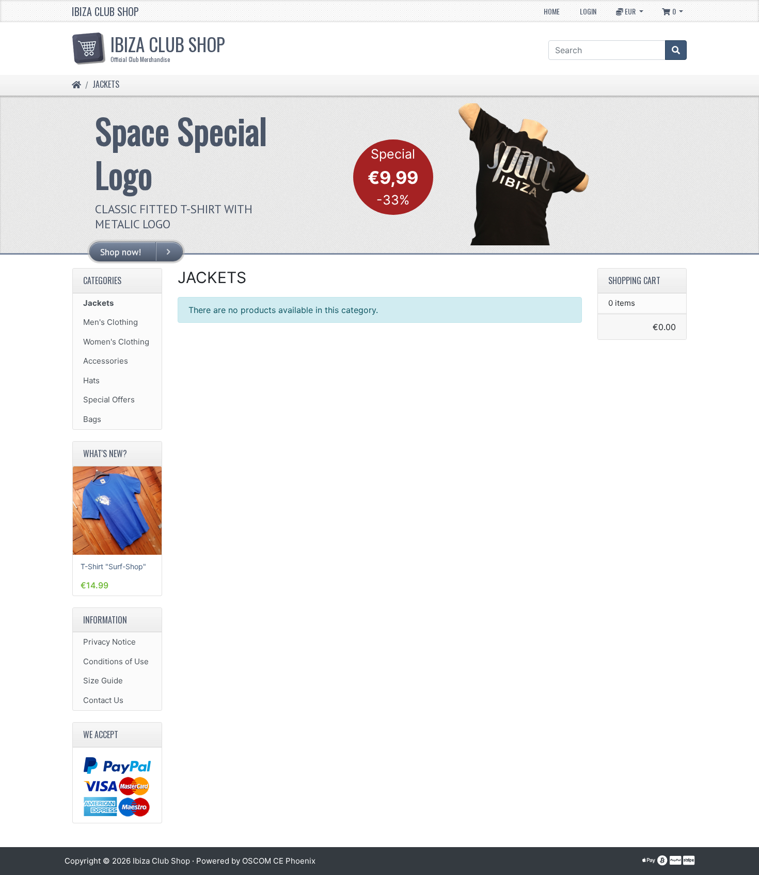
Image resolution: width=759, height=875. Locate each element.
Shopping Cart (634, 280)
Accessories (105, 361)
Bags (92, 419)
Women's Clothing (116, 342)
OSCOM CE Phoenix (278, 861)
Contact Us (103, 700)
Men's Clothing (110, 322)
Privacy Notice (109, 642)
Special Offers (109, 399)
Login (588, 11)
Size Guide (103, 680)
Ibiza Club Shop (105, 11)
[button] (629, 11)
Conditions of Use (116, 661)
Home (552, 11)
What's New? (105, 453)
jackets (105, 84)
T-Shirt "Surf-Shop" (113, 566)
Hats (91, 380)
